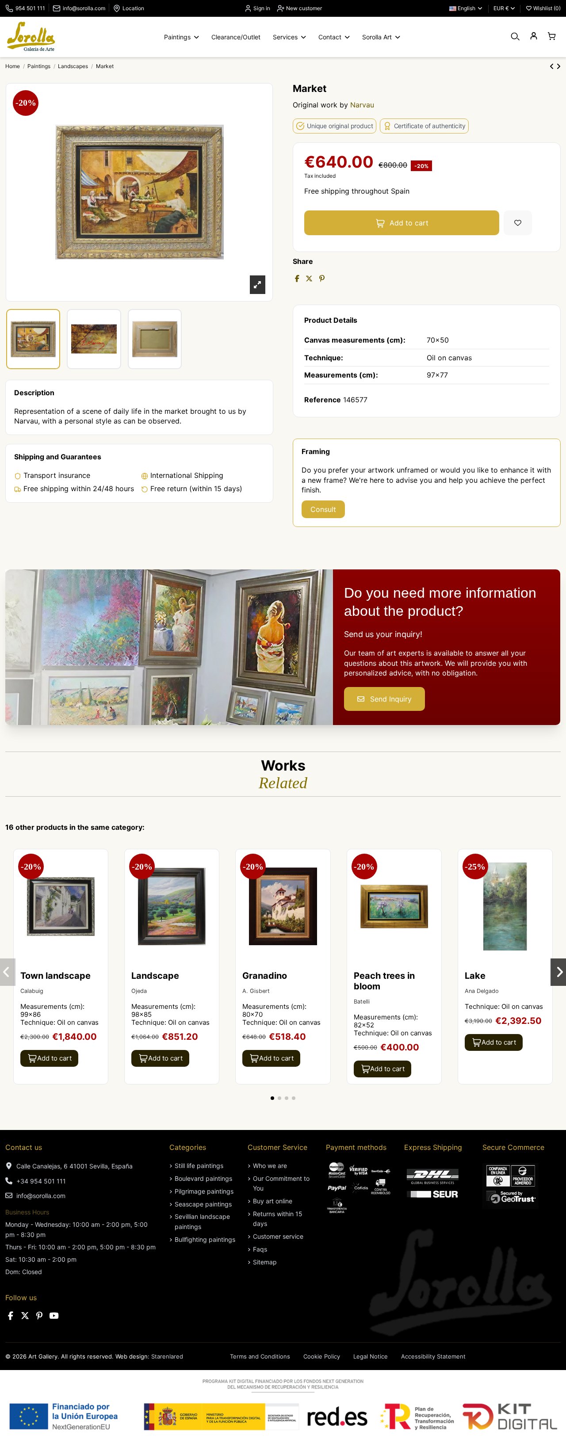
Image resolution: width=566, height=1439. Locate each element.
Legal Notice (370, 1356)
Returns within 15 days (277, 1218)
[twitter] (25, 1316)
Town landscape (55, 975)
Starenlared (167, 1356)
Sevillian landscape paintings (202, 1221)
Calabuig (31, 991)
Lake (475, 975)
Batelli (362, 1001)
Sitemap (265, 1262)
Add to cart (409, 222)
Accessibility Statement (433, 1356)
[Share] (297, 278)
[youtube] (54, 1316)
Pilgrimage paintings (204, 1191)
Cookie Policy (321, 1356)
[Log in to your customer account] (533, 36)
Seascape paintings (203, 1204)
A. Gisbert (256, 991)
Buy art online (272, 1201)
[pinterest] (39, 1316)
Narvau (362, 104)
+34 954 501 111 (41, 1181)
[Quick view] (100, 880)
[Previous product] (553, 66)
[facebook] (10, 1316)
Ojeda (139, 991)
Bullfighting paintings (205, 1239)
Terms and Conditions (260, 1356)
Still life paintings (199, 1165)
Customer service (278, 1236)
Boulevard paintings (203, 1178)
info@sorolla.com (84, 8)
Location (133, 8)
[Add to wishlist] (518, 222)
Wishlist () (546, 8)
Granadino (264, 975)
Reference (322, 399)
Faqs (260, 1249)
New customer (303, 8)
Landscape (155, 975)
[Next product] (558, 66)
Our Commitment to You (281, 1183)
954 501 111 (30, 8)
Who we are (270, 1165)
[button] (272, 1098)
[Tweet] (309, 278)
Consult (323, 509)
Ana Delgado (482, 991)
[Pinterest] (322, 278)
